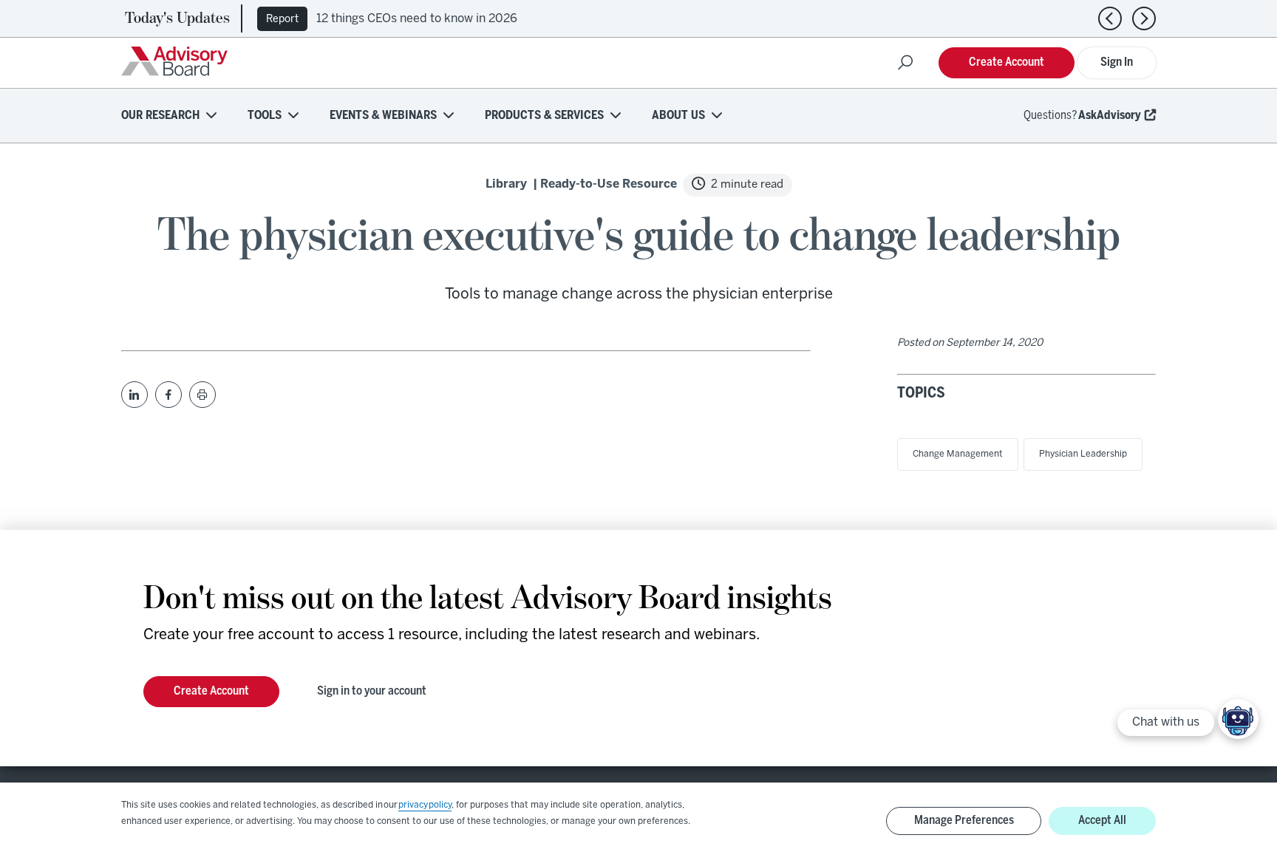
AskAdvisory (1109, 115)
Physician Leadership (1083, 454)
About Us (678, 115)
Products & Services (544, 115)
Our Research (160, 115)
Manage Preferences (964, 820)
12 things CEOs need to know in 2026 (416, 18)
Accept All (1102, 820)
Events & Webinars (383, 115)
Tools (265, 115)
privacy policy (425, 805)
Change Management (958, 454)
